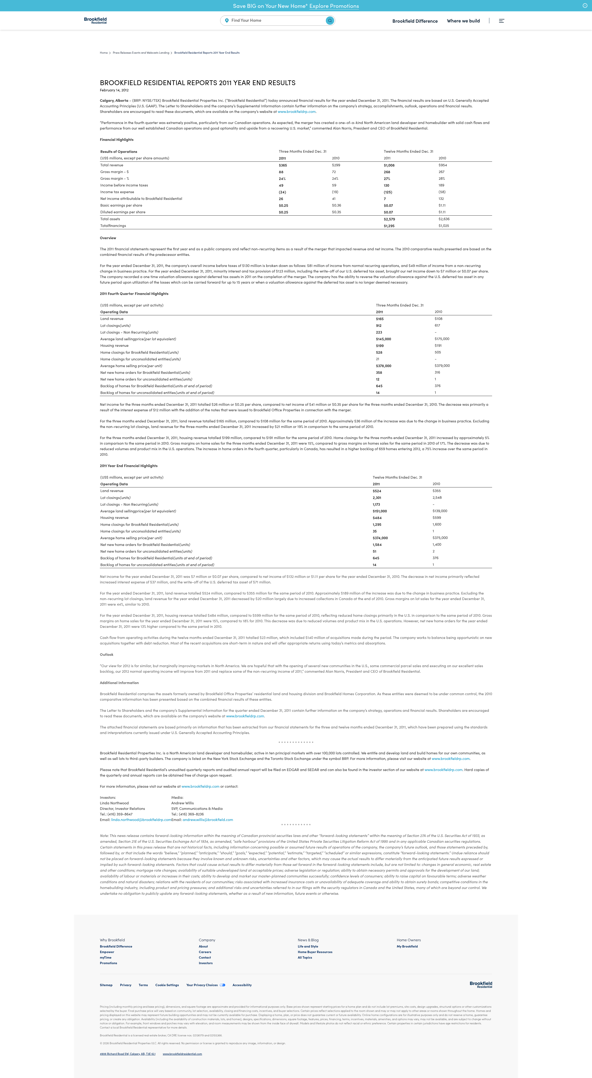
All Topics (305, 957)
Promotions (108, 963)
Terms (143, 985)
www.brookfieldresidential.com (182, 1054)
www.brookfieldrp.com (297, 111)
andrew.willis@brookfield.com (208, 819)
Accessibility (242, 985)
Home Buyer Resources (315, 952)
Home (104, 52)
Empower (107, 952)
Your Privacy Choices (202, 985)
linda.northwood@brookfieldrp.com (141, 819)
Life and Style (308, 946)
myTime (105, 957)
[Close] (585, 5)
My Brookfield (407, 946)
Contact (205, 957)
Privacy (125, 985)
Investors (206, 963)
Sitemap (106, 985)
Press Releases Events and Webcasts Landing (141, 52)
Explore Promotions (334, 5)
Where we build (463, 20)
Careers (205, 952)
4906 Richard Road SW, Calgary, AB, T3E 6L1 (127, 1054)
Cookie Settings (167, 985)
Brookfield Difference (415, 20)
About (203, 946)
